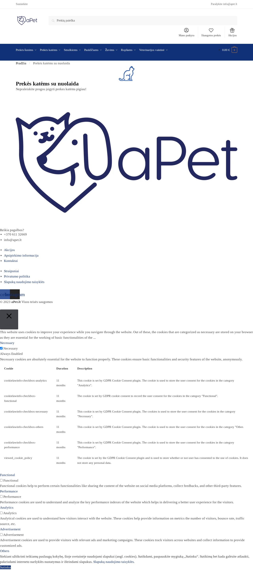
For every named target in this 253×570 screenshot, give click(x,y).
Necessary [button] (7, 343)
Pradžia (21, 63)
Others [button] (4, 551)
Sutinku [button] (5, 567)
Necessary (10, 348)
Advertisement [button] (10, 529)
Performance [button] (9, 491)
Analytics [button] (6, 507)
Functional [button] (7, 475)
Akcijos (232, 35)
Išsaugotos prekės (211, 35)
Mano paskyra (186, 35)
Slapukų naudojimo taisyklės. (114, 562)
